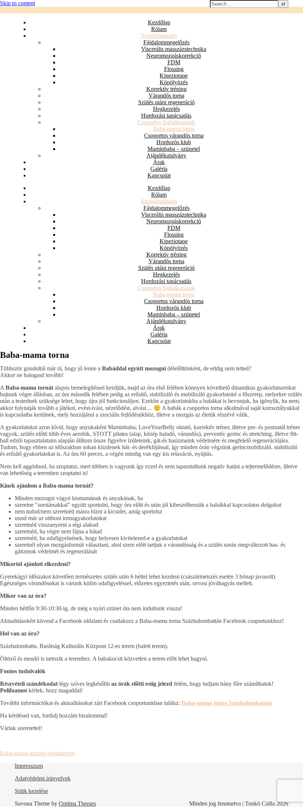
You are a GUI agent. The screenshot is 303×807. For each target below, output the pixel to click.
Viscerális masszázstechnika (173, 49)
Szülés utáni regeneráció (166, 102)
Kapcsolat (159, 175)
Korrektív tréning (166, 89)
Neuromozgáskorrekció (173, 55)
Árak (159, 162)
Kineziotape (174, 75)
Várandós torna (166, 95)
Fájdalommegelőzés (166, 42)
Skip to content (17, 3)
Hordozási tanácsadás (166, 115)
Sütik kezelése (31, 791)
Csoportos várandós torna (174, 135)
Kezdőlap (159, 22)
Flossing (174, 69)
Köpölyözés (174, 82)
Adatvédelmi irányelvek (43, 778)
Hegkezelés (166, 109)
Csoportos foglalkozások (166, 122)
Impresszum (29, 766)
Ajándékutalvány (166, 155)
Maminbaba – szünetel (173, 149)
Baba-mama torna (173, 129)
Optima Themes (77, 803)
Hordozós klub (173, 142)
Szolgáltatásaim (159, 36)
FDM (173, 62)
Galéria (158, 169)
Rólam (159, 29)
